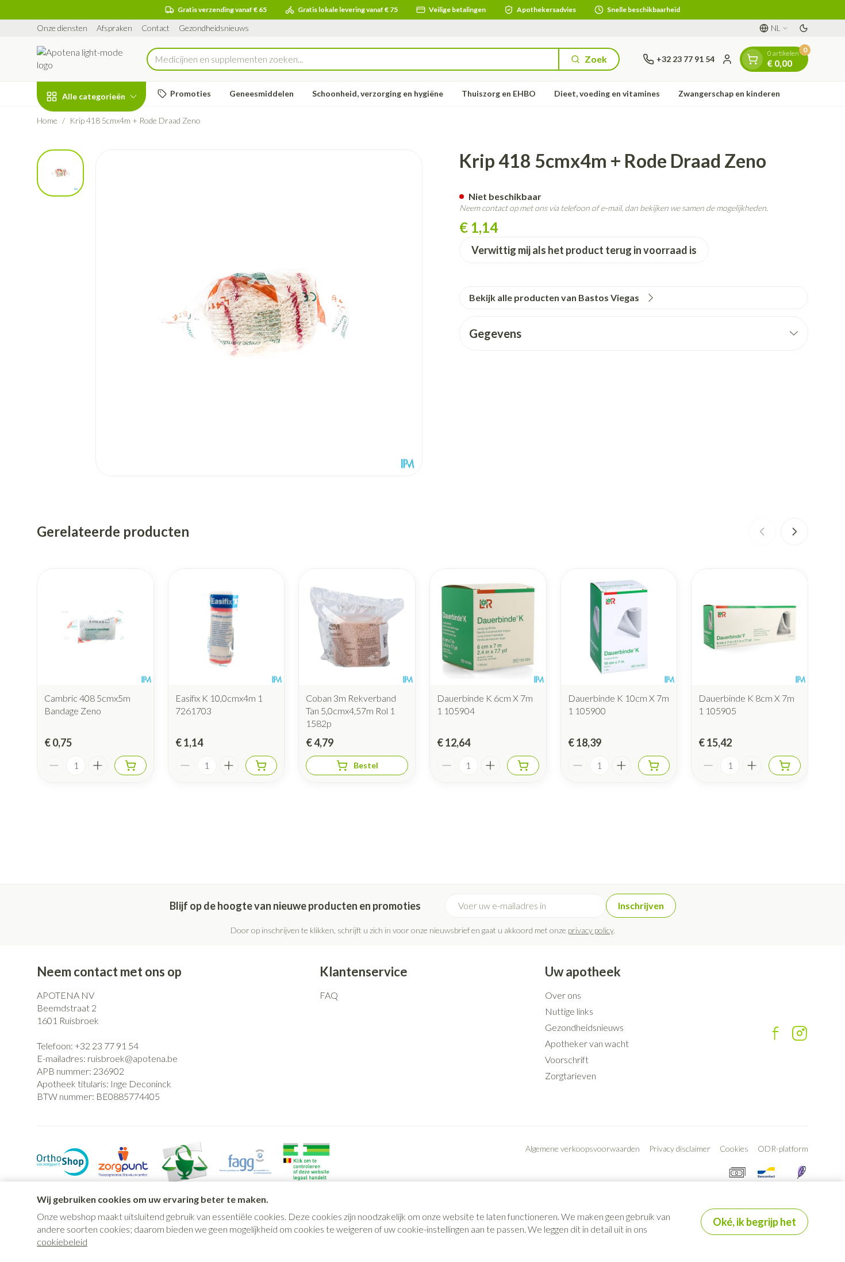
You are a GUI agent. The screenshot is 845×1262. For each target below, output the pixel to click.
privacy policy (590, 930)
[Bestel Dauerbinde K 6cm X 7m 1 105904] (523, 765)
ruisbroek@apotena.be (132, 1058)
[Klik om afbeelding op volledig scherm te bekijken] (259, 313)
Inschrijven (641, 905)
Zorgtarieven (570, 1075)
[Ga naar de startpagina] (80, 59)
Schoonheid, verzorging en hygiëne (377, 93)
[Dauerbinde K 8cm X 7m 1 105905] (750, 627)
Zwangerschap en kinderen (729, 93)
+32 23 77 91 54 (107, 1045)
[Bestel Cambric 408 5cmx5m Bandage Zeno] (130, 765)
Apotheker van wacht (587, 1043)
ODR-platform (783, 1148)
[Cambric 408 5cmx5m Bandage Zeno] (95, 627)
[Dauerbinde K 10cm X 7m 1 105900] (619, 627)
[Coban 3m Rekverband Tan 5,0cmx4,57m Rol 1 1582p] (357, 627)
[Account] (727, 59)
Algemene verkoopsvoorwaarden (582, 1148)
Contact (155, 28)
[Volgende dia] (794, 531)
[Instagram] (799, 1033)
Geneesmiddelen (261, 93)
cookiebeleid (62, 1241)
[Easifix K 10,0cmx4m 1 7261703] (226, 627)
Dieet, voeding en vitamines (607, 93)
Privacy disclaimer (679, 1148)
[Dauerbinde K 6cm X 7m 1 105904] (488, 627)
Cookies (734, 1148)
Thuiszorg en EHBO (499, 93)
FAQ (329, 995)
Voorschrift (567, 1059)
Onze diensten (62, 28)
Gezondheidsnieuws (214, 28)
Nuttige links (569, 1011)
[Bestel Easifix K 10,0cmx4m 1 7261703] (261, 765)
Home (47, 120)
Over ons (563, 995)
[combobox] (353, 59)
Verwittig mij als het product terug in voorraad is (584, 250)
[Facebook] (775, 1033)
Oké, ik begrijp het (754, 1221)
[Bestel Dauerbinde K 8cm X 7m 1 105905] (785, 765)
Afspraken (114, 28)
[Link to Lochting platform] (801, 1172)
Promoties (190, 93)
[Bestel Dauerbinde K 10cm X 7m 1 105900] (654, 765)
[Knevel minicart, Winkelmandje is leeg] (752, 59)
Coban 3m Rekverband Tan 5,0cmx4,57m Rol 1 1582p (351, 710)
